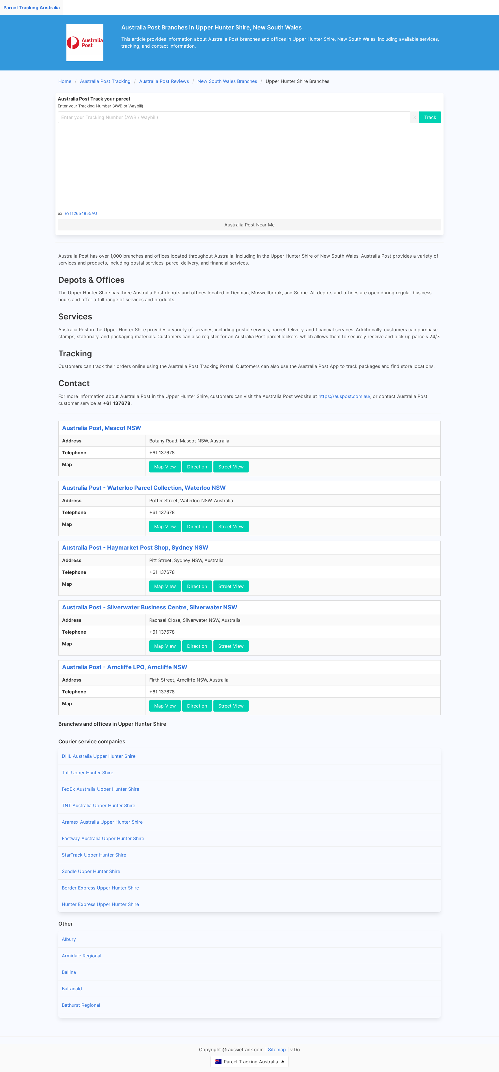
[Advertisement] (249, 166)
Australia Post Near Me (249, 225)
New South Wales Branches (227, 81)
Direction (197, 467)
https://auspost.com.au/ (344, 396)
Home (64, 81)
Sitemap (277, 1049)
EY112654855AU (81, 213)
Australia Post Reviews (164, 81)
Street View (231, 467)
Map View (165, 467)
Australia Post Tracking (105, 81)
